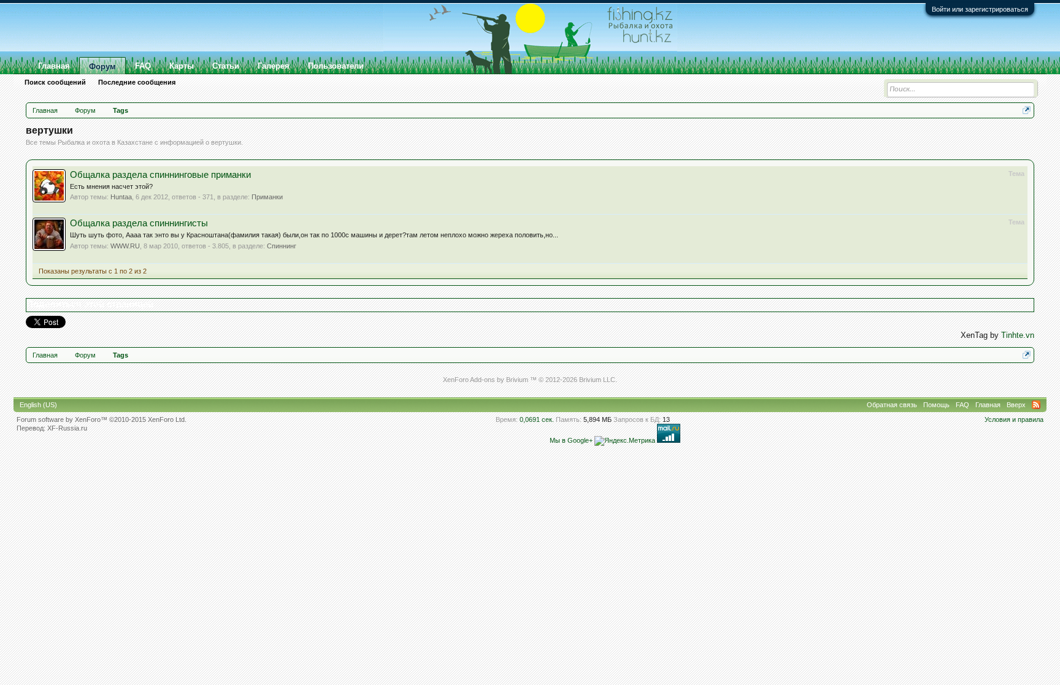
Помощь (936, 404)
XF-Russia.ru (67, 428)
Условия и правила (1014, 419)
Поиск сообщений (55, 82)
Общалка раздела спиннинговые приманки (160, 175)
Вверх (1016, 404)
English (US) (38, 404)
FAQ (143, 66)
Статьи (225, 66)
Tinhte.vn (1017, 335)
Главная (54, 66)
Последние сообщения (136, 82)
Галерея (274, 66)
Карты (181, 66)
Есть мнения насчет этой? (111, 186)
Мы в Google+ (571, 440)
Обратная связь (892, 404)
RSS (1036, 404)
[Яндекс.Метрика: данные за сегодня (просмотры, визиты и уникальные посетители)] (624, 441)
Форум (102, 66)
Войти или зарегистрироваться (980, 9)
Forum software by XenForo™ (101, 419)
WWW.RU (125, 246)
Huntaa (121, 197)
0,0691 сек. (537, 419)
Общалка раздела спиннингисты (139, 223)
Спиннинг (281, 246)
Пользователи (336, 66)
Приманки (267, 197)
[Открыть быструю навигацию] (1027, 110)
